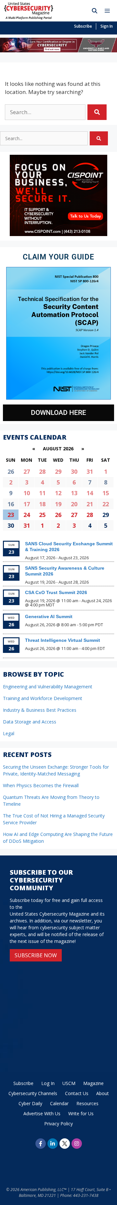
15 (105, 493)
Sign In (106, 26)
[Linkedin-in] (52, 1143)
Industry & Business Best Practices (39, 710)
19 (58, 504)
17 (26, 504)
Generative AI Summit (48, 616)
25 (42, 515)
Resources (87, 1103)
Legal (8, 733)
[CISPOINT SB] (58, 234)
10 (26, 493)
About (102, 1093)
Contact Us (76, 1093)
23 (10, 515)
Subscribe (83, 26)
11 (42, 493)
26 (58, 515)
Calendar (59, 1103)
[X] (64, 1143)
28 (42, 471)
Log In (48, 1083)
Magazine (93, 1083)
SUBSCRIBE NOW (36, 955)
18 (42, 504)
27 (26, 471)
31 (89, 471)
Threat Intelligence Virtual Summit (62, 640)
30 (74, 471)
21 (89, 504)
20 (74, 504)
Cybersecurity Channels (32, 1093)
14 (89, 493)
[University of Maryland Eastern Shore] (58, 50)
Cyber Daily (30, 1103)
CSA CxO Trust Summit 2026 (56, 592)
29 (58, 471)
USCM (68, 1083)
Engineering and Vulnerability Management (47, 686)
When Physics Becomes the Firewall (41, 785)
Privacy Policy (58, 1123)
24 (26, 515)
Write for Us (81, 1113)
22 (105, 504)
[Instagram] (77, 1143)
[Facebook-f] (40, 1143)
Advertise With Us (41, 1113)
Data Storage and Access (29, 722)
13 (74, 493)
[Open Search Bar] (94, 10)
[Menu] (109, 10)
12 (58, 493)
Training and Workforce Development (42, 698)
